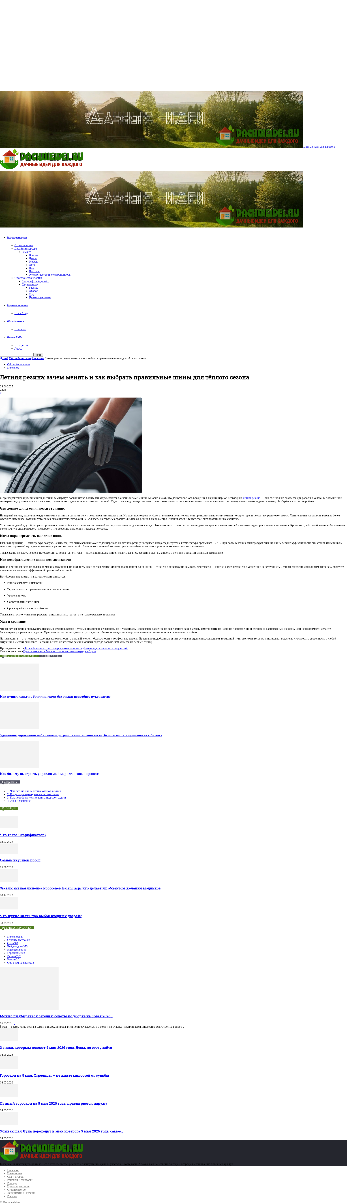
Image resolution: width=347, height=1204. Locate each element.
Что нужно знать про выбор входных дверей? (41, 916)
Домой (4, 358)
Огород (33, 290)
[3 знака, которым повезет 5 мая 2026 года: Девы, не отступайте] (9, 1040)
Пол (31, 268)
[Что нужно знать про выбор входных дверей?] (9, 908)
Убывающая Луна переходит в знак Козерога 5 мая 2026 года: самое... (61, 1131)
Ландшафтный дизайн (35, 281)
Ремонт (26, 251)
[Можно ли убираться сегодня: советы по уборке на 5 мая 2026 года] (29, 1008)
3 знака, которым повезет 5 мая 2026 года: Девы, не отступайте (56, 1047)
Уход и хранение (19, 800)
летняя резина (251, 498)
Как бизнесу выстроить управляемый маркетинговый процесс (49, 774)
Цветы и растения (40, 297)
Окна (32, 264)
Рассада (33, 287)
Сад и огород (30, 284)
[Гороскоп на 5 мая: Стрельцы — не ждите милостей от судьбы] (9, 1068)
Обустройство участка (28, 277)
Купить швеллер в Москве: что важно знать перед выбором (59, 651)
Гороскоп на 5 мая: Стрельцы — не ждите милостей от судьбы (54, 1075)
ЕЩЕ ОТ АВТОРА (50, 656)
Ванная (33, 255)
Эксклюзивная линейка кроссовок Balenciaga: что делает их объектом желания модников (80, 888)
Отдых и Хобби (14, 337)
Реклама (12, 1196)
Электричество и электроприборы (50, 274)
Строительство (23, 245)
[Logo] (42, 169)
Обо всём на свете (15, 321)
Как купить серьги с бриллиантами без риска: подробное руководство (55, 696)
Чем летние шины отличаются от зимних (34, 791)
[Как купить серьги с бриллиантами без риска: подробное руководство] (19, 689)
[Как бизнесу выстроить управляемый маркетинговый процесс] (19, 766)
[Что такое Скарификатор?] (9, 827)
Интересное (21, 345)
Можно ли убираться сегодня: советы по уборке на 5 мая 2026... (56, 1016)
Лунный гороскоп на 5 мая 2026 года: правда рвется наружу (53, 1103)
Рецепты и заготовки (17, 305)
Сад (31, 294)
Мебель (33, 261)
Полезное (20, 329)
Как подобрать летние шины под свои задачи (36, 797)
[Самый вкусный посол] (9, 852)
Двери (33, 258)
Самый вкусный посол (20, 860)
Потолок (34, 271)
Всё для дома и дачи (17, 237)
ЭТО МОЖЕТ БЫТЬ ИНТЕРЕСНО (19, 656)
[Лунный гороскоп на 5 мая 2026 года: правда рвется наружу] (9, 1095)
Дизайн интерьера (25, 248)
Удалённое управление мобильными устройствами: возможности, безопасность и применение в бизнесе (81, 735)
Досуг (18, 348)
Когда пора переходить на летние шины (33, 794)
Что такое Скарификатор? (23, 834)
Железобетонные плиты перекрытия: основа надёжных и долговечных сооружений (76, 648)
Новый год (21, 313)
